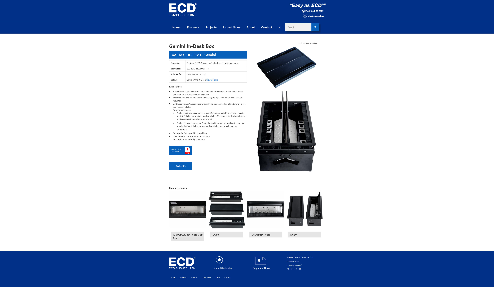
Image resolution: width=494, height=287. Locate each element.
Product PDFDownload (176, 150)
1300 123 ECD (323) (314, 11)
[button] (279, 27)
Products (183, 277)
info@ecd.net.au (315, 15)
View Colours (212, 79)
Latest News (206, 277)
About (217, 277)
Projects (194, 277)
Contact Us (181, 166)
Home (173, 277)
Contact (227, 277)
